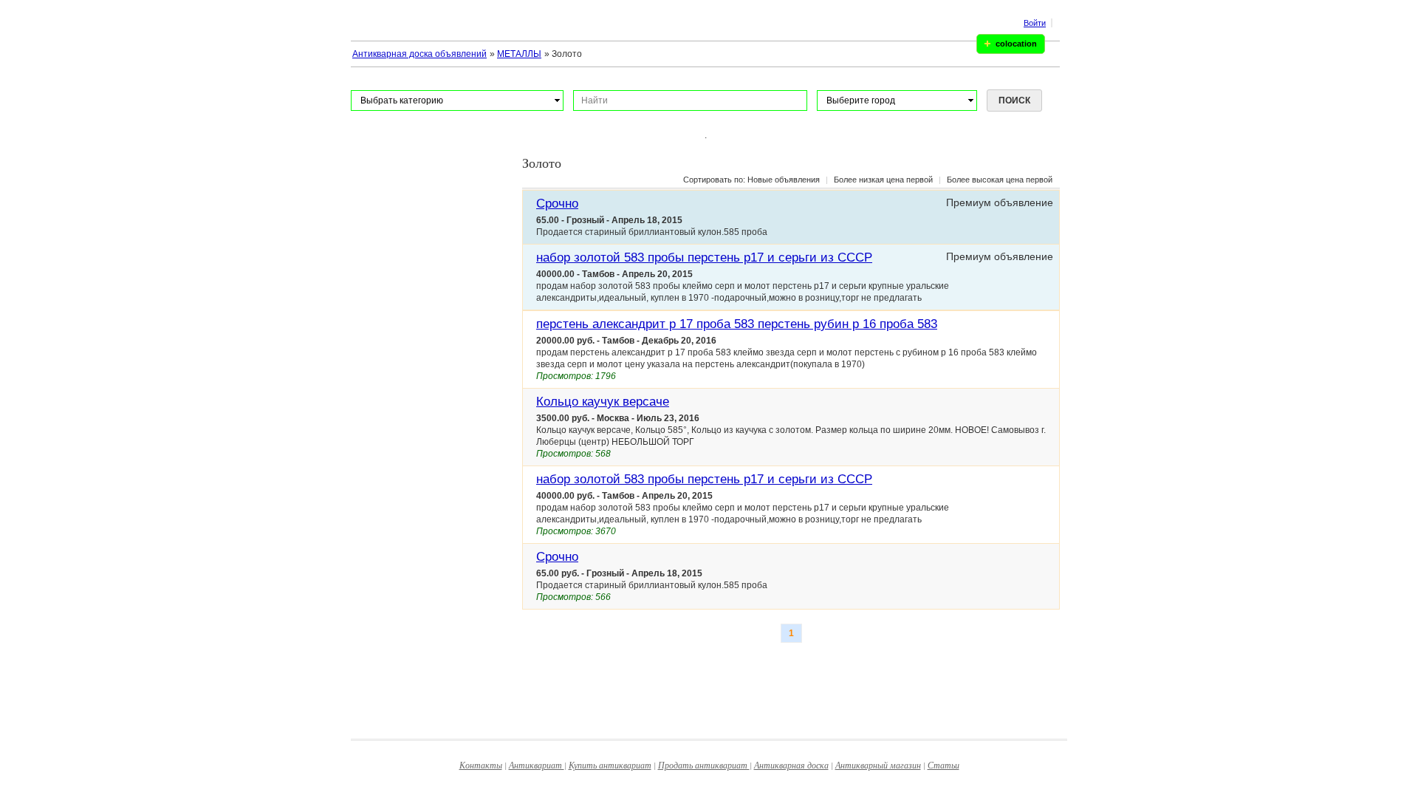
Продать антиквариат (704, 765)
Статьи (943, 765)
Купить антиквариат (610, 765)
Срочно (557, 204)
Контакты (480, 765)
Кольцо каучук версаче (602, 402)
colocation (1016, 43)
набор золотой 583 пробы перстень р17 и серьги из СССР (704, 257)
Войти (1035, 22)
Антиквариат (536, 765)
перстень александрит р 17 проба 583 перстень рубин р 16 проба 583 (736, 324)
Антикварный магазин (878, 765)
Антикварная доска (791, 765)
